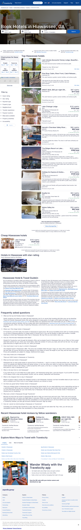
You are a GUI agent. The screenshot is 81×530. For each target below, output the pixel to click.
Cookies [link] (44, 500)
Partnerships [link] (5, 505)
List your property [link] (6, 502)
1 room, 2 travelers (49, 32)
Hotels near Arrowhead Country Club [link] (11, 453)
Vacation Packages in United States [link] (30, 502)
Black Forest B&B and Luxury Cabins (12, 296)
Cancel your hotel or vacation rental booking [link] (70, 500)
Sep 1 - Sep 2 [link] (14, 64)
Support (66, 2)
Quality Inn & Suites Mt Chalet (57, 290)
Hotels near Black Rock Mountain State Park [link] (13, 459)
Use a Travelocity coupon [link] (67, 508)
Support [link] (63, 497)
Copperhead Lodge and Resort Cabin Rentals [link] (52, 459)
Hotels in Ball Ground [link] (7, 456)
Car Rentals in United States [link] (28, 507)
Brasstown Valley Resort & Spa (13, 290)
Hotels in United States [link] (27, 497)
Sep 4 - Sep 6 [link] (5, 72)
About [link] (4, 497)
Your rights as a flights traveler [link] (68, 511)
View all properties (50, 226)
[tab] (4, 442)
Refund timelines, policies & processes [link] (70, 506)
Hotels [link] (10, 7)
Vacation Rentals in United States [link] (29, 500)
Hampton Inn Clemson (47, 298)
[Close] (78, 525)
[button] (40, 437)
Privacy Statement (7, 528)
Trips (71, 2)
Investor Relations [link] (6, 510)
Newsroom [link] (5, 507)
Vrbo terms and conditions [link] (48, 505)
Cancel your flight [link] (66, 503)
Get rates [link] (76, 69)
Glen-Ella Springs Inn (10, 293)
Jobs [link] (4, 500)
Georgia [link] (28, 7)
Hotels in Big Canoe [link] (46, 456)
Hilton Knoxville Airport (60, 301)
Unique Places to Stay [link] (27, 515)
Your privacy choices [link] (46, 510)
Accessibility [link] (45, 507)
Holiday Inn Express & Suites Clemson (64, 298)
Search (74, 31)
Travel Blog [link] (24, 517)
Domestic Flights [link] (26, 505)
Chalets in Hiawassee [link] (7, 450)
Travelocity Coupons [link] (26, 512)
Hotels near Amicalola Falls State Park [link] (50, 450)
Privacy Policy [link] (45, 497)
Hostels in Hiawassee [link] (7, 447)
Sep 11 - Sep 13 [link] (14, 72)
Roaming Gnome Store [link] (7, 512)
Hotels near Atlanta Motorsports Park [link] (50, 453)
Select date (7, 32)
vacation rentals (18, 52)
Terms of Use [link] (45, 502)
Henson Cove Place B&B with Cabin (14, 288)
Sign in (77, 2)
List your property (56, 2)
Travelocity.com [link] (4, 7)
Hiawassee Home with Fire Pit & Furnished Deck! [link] (61, 323)
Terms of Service (17, 528)
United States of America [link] (19, 7)
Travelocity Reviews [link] (26, 510)
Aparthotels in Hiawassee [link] (47, 447)
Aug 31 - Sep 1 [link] (5, 64)
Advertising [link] (5, 515)
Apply (10, 125)
